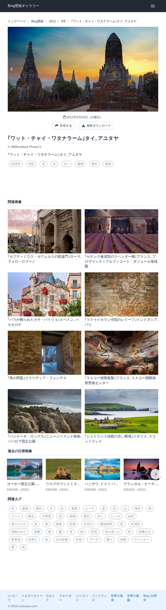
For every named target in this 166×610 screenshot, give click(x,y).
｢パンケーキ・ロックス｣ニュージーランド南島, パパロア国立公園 (44, 438)
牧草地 (15, 539)
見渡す (32, 539)
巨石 (94, 531)
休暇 (123, 539)
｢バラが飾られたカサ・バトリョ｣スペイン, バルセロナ (43, 322)
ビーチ (89, 508)
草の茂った (112, 531)
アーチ (94, 539)
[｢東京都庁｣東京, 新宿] (12, 69)
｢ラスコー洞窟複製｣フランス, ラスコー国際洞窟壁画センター (120, 380)
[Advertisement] (83, 185)
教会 (31, 516)
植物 (73, 516)
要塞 (108, 164)
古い (67, 164)
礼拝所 (15, 164)
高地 (79, 539)
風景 (74, 508)
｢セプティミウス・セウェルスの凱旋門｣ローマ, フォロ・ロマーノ (44, 259)
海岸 (137, 508)
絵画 (73, 524)
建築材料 (106, 524)
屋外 (94, 164)
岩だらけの (18, 524)
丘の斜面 (62, 539)
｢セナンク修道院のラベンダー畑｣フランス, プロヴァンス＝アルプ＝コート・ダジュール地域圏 (121, 261)
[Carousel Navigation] (83, 477)
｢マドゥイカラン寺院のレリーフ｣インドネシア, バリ (121, 322)
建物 (80, 164)
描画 (59, 524)
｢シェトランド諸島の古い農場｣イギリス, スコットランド (120, 438)
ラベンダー (141, 539)
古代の (88, 524)
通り (109, 539)
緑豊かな (145, 531)
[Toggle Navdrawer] (152, 6)
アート (15, 516)
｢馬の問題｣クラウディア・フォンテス (37, 378)
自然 (131, 516)
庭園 (37, 531)
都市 (86, 516)
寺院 (31, 164)
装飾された (18, 531)
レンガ (115, 516)
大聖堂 (46, 516)
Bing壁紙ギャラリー (23, 6)
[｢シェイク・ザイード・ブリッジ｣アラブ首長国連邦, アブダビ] (154, 69)
